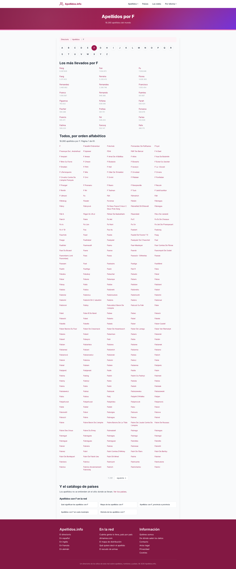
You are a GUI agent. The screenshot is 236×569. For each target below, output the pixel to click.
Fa (84, 196)
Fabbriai (62, 295)
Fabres (110, 446)
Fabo (133, 407)
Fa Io (61, 224)
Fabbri (157, 290)
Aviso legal (145, 545)
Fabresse (134, 446)
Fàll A (61, 214)
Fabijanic (158, 365)
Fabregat (63, 436)
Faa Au (110, 230)
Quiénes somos (147, 534)
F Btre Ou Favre (65, 162)
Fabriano (62, 462)
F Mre (85, 172)
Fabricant (111, 462)
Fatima (62, 125)
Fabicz (133, 360)
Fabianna (134, 350)
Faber (133, 324)
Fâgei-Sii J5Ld (89, 214)
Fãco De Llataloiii (161, 214)
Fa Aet (109, 219)
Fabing (86, 376)
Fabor (85, 412)
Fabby (85, 305)
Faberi (85, 334)
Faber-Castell (160, 324)
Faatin (61, 269)
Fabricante (135, 462)
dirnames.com (105, 538)
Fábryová (87, 206)
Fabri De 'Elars (136, 451)
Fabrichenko (136, 467)
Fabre (61, 422)
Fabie (157, 360)
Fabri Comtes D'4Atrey (116, 451)
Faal (156, 240)
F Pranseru (87, 185)
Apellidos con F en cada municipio (75, 512)
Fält (156, 196)
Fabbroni (63, 305)
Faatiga (134, 264)
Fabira (62, 386)
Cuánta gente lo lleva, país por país (115, 534)
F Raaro (110, 185)
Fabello (86, 324)
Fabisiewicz (64, 391)
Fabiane (134, 344)
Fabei (85, 318)
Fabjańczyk (88, 402)
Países (145, 4)
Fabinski (158, 376)
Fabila (133, 370)
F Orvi (85, 177)
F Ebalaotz (111, 162)
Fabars (133, 279)
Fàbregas (158, 206)
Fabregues (87, 441)
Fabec (133, 313)
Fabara (86, 279)
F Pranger (63, 185)
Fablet (109, 407)
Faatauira (111, 264)
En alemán (64, 549)
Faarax (110, 250)
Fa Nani (110, 224)
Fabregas (158, 430)
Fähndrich (135, 196)
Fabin (157, 370)
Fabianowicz (88, 355)
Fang (61, 76)
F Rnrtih (62, 190)
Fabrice (62, 467)
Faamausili (87, 245)
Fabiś (109, 386)
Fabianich (111, 350)
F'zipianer (87, 151)
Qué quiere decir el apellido (112, 545)
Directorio (65, 39)
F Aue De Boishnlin (162, 156)
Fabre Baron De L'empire (93, 422)
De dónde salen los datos (151, 538)
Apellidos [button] (132, 4)
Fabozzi (62, 417)
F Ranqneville (136, 185)
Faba (157, 269)
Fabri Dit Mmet (113, 456)
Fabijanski (87, 370)
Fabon (157, 407)
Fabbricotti (135, 295)
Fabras (133, 417)
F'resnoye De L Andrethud (69, 151)
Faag (157, 235)
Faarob (134, 250)
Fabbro (134, 300)
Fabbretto (135, 290)
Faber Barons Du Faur (68, 329)
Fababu (62, 274)
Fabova (158, 412)
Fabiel (61, 365)
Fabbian (134, 284)
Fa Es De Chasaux (162, 219)
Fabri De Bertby (161, 451)
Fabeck (158, 313)
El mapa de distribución (110, 542)
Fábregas (158, 201)
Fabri (85, 451)
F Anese (86, 156)
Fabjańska (111, 402)
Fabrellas (134, 441)
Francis (62, 117)
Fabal (157, 274)
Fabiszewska (136, 391)
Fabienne (134, 365)
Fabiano (158, 350)
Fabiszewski (159, 391)
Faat (85, 264)
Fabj (109, 396)
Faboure (134, 412)
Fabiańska (87, 344)
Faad (85, 235)
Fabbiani (158, 284)
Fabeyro (86, 339)
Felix (141, 125)
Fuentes (142, 92)
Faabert (134, 230)
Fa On (133, 224)
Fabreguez (111, 441)
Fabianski (111, 355)
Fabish (133, 386)
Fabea (109, 313)
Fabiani (86, 350)
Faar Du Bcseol (65, 250)
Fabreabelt (111, 430)
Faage (62, 240)
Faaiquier (110, 240)
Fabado (134, 274)
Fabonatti (63, 412)
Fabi (109, 339)
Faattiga (86, 269)
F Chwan (86, 162)
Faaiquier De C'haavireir (140, 240)
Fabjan (157, 396)
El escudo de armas (108, 549)
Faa (84, 230)
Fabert (62, 339)
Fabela (157, 318)
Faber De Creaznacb (91, 329)
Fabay (62, 284)
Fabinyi (86, 381)
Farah (141, 101)
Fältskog (62, 201)
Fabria (133, 456)
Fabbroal (158, 300)
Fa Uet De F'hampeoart (164, 224)
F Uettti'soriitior (161, 190)
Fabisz (86, 391)
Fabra (85, 417)
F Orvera (158, 172)
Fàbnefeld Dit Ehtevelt (140, 206)
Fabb (85, 284)
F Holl (109, 167)
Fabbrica (86, 295)
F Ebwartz (135, 162)
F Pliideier (135, 177)
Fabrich (110, 467)
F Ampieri (63, 156)
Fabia (133, 339)
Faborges (111, 412)
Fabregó (158, 436)
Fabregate (87, 436)
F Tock (133, 190)
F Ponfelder (159, 177)
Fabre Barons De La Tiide (117, 422)
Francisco (143, 84)
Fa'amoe (110, 201)
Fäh (108, 196)
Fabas (157, 279)
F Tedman (111, 190)
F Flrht (85, 167)
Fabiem (86, 365)
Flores (141, 76)
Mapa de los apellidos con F (111, 504)
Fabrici (157, 467)
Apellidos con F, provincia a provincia (155, 504)
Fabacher (111, 274)
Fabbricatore (112, 295)
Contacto (144, 542)
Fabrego (134, 436)
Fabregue (63, 441)
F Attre (133, 156)
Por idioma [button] (170, 4)
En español (64, 538)
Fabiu (61, 396)
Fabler (85, 407)
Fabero (134, 334)
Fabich (157, 355)
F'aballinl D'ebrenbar (91, 146)
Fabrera (86, 446)
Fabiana (110, 344)
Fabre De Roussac (162, 422)
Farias (141, 117)
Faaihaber (87, 240)
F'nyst (157, 146)
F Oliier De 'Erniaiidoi (115, 172)
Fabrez (62, 451)
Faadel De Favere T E (139, 235)
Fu (140, 68)
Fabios (157, 381)
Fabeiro (110, 318)
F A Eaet (158, 151)
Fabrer (62, 446)
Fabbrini (158, 295)
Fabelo (109, 324)
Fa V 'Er (62, 230)
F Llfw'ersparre (65, 172)
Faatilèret (158, 264)
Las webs (156, 4)
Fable (61, 407)
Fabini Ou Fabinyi (138, 376)
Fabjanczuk (135, 402)
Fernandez (64, 84)
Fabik (109, 370)
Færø (85, 219)
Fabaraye (111, 279)
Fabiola (134, 381)
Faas (85, 256)
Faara (85, 250)
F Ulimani (63, 196)
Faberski (158, 334)
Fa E (132, 219)
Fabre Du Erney (89, 430)
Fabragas (111, 417)
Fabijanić (63, 370)
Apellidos (76, 39)
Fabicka (86, 360)
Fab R (133, 269)
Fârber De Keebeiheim (116, 214)
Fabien (109, 365)
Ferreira (102, 76)
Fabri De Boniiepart (67, 456)
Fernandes (104, 84)
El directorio (65, 534)
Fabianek (158, 344)
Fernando (103, 92)
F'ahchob (110, 146)
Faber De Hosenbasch (116, 329)
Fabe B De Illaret (90, 313)
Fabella (62, 324)
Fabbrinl (62, 300)
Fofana (102, 101)
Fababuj (86, 274)
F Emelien (63, 167)
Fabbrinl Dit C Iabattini (92, 300)
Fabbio (62, 290)
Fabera (62, 334)
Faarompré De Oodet (163, 250)
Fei (100, 117)
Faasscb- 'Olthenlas (139, 256)
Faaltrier (62, 245)
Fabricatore (159, 462)
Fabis (85, 386)
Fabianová (63, 355)
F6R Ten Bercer (137, 151)
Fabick (62, 360)
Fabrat (157, 417)
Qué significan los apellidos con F (74, 504)
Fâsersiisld (135, 214)
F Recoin (158, 185)
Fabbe (109, 284)
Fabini (109, 376)
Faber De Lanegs (138, 329)
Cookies (143, 552)
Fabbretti (110, 290)
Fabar (61, 279)
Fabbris (110, 300)
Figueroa (63, 101)
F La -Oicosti (160, 167)
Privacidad (144, 549)
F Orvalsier (135, 172)
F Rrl (85, 190)
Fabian (62, 344)
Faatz (109, 269)
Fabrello (158, 441)
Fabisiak (158, 386)
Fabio (109, 381)
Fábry (61, 206)
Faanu (109, 245)
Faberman (111, 334)
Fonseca (142, 109)
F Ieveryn (134, 167)
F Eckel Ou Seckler (162, 162)
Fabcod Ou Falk (137, 305)
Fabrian (158, 456)
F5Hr (109, 151)
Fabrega (134, 430)
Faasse (157, 256)
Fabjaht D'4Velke (137, 396)
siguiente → (121, 478)
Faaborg (158, 230)
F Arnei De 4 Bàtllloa (115, 156)
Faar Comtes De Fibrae (164, 245)
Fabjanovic (159, 402)
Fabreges (111, 436)
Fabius (86, 396)
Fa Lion (86, 224)
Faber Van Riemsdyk (163, 329)
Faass (109, 256)
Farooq (102, 125)
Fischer (62, 109)
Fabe (157, 305)
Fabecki (62, 318)
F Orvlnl (110, 177)
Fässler (86, 201)
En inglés (63, 542)
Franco (62, 92)
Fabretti (158, 446)
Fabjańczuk (64, 402)
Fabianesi (63, 350)
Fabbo (85, 290)
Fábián (133, 201)
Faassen (62, 264)
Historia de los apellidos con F (112, 512)
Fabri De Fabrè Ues (91, 456)
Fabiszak (110, 391)
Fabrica (86, 462)
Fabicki (110, 360)
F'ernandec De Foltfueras (141, 146)
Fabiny (62, 381)
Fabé (61, 313)
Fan (101, 68)
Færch (62, 219)
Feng (61, 68)
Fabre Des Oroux (66, 430)
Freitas (102, 109)
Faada (109, 235)
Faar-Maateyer (137, 245)
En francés (64, 545)
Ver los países (119, 491)
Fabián (157, 339)
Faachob (62, 235)
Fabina (62, 376)
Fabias (133, 355)
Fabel (133, 318)
